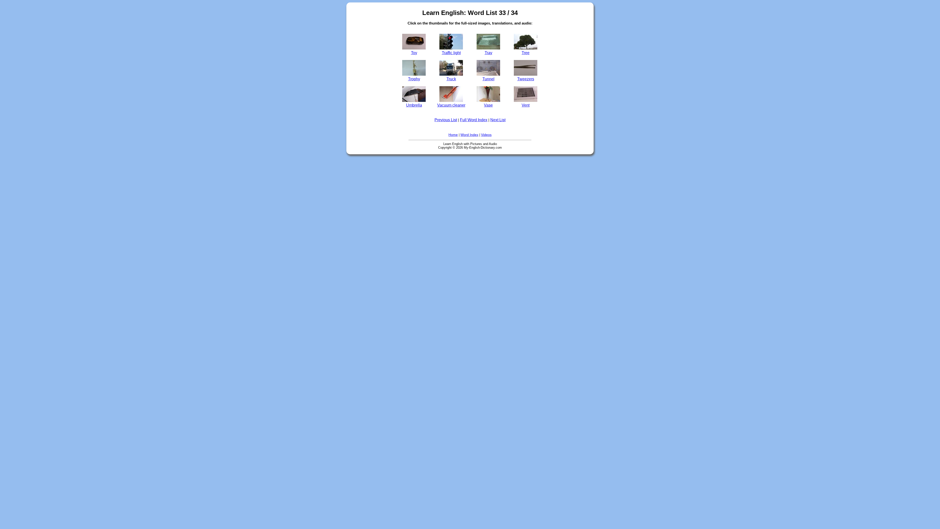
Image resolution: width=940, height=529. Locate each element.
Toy (414, 52)
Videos (486, 135)
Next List (497, 120)
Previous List (446, 120)
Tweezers (525, 79)
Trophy (414, 79)
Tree (525, 52)
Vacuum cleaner (451, 105)
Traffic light (451, 52)
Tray (488, 52)
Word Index (469, 135)
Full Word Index (473, 120)
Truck (451, 79)
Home (453, 135)
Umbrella (414, 105)
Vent (525, 105)
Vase (488, 105)
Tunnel (488, 79)
